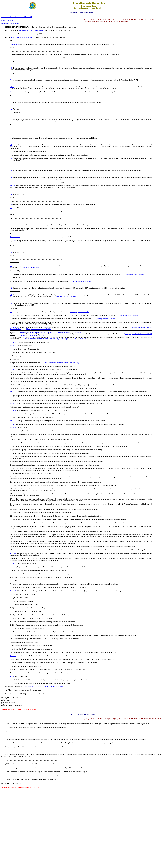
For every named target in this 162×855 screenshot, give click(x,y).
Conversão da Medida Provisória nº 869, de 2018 (16, 17)
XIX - (11, 92)
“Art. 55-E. (13, 392)
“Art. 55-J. (13, 427)
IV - (11, 208)
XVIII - (12, 87)
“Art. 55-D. (13, 369)
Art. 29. (12, 240)
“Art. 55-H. (13, 421)
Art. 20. (12, 186)
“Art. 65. (12, 676)
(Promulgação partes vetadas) (31, 267)
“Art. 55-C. (13, 345)
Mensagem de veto (7, 20)
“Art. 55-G (13, 410)
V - (11, 170)
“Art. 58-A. (13, 591)
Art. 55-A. (14, 327)
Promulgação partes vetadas (10, 23)
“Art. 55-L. (13, 563)
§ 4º (11, 68)
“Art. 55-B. (13, 342)
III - (11, 204)
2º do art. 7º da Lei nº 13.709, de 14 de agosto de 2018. (45, 686)
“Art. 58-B (13, 656)
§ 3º (11, 194)
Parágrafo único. (15, 44)
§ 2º (11, 288)
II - (10, 54)
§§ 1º (24, 686)
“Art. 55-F (13, 403)
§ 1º (11, 109)
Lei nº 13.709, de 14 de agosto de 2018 (30, 30)
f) (10, 138)
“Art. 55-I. (13, 424)
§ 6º (11, 177)
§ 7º (11, 119)
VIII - (11, 80)
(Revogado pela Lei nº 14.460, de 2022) (38, 329)
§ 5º (11, 158)
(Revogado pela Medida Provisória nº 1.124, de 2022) (37, 332)
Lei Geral (13, 34)
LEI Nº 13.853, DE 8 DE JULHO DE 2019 (81, 13)
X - (11, 262)
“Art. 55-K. (13, 553)
